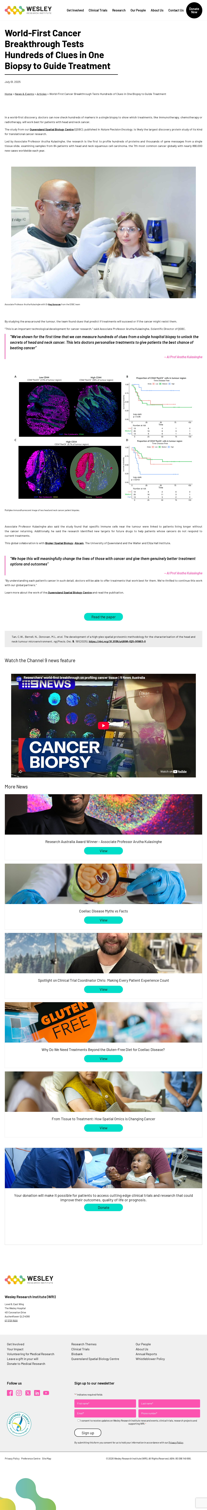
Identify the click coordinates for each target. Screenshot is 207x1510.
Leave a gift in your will (22, 1359)
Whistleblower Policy (150, 1359)
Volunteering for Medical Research (30, 1354)
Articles (42, 94)
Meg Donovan (54, 304)
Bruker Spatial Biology (59, 543)
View (104, 850)
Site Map (46, 1458)
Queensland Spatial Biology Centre (52, 129)
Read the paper (103, 617)
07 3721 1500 (11, 1320)
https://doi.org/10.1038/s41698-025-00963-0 (117, 641)
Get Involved (75, 10)
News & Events (24, 94)
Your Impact (15, 1349)
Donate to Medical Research (26, 1363)
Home (8, 94)
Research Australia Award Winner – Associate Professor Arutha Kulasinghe (103, 841)
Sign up (88, 1432)
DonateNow (194, 10)
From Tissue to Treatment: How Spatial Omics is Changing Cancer (103, 1119)
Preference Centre (30, 1458)
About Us (157, 10)
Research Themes (84, 1344)
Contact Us (176, 10)
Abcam (79, 543)
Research (119, 10)
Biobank (77, 1354)
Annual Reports (146, 1354)
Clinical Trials (98, 10)
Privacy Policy (176, 1442)
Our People (138, 10)
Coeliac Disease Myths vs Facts (103, 911)
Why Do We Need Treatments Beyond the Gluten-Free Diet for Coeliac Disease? (103, 1049)
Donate (103, 1207)
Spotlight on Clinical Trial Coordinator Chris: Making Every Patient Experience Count (103, 980)
